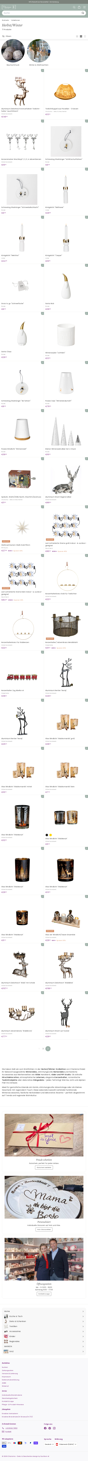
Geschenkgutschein (10, 1398)
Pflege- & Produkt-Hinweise (13, 1404)
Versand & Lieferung (10, 1373)
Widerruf (5, 1386)
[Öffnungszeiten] (44, 1259)
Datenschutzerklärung (10, 1380)
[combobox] (44, 13)
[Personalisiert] (44, 1197)
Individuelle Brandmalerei (12, 1395)
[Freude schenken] (44, 1135)
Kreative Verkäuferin (10, 1413)
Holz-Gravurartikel (44, 1229)
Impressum (6, 1377)
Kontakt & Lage (44, 1294)
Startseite (5, 20)
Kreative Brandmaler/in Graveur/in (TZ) (17, 1417)
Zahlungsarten (7, 1370)
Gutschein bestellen (44, 1167)
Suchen (5, 1367)
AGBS (4, 1383)
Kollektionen (15, 20)
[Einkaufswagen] (79, 7)
